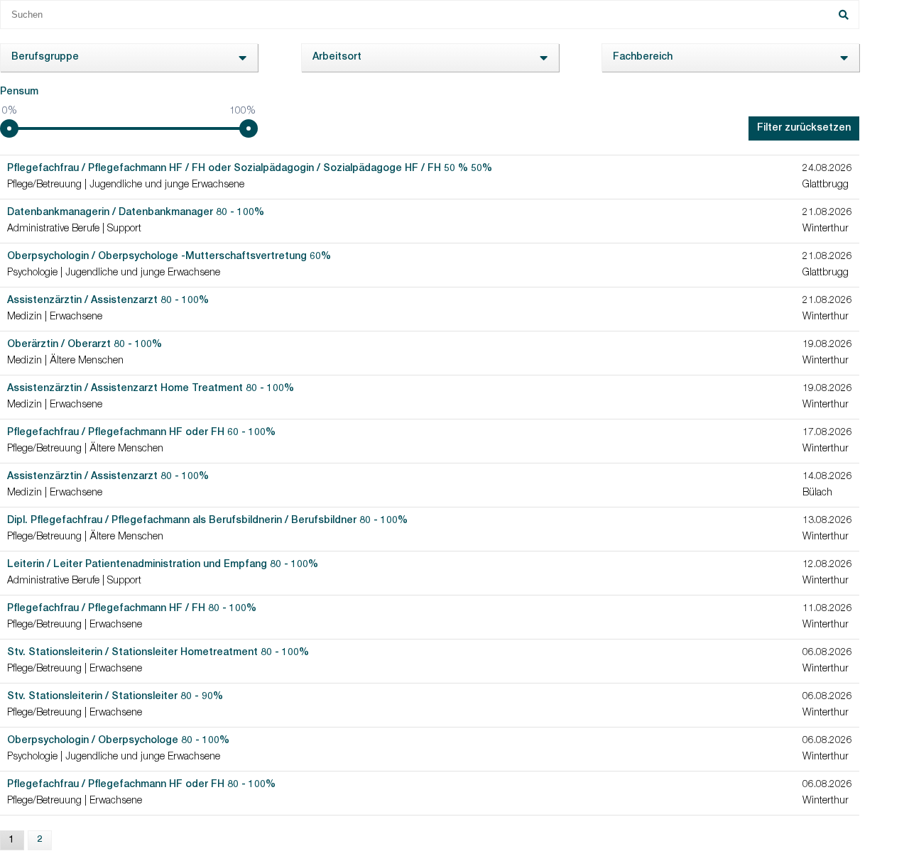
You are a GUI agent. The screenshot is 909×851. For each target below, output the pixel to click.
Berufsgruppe (45, 57)
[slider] (9, 128)
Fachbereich (643, 57)
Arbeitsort (336, 57)
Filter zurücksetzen (804, 128)
